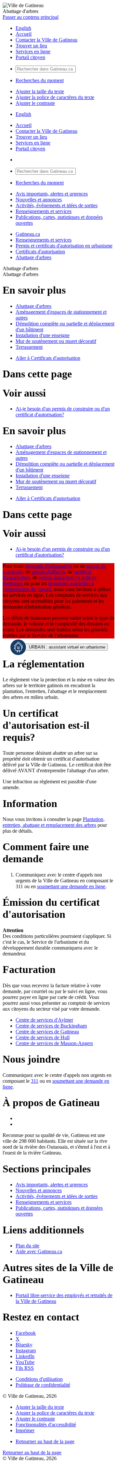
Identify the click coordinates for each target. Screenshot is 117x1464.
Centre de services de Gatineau (47, 1031)
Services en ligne (33, 51)
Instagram (26, 1350)
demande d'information (48, 566)
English (23, 28)
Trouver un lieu (31, 45)
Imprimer (25, 1430)
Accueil (24, 34)
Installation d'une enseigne (43, 335)
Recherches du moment (40, 80)
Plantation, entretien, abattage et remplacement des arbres (54, 822)
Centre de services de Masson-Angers (54, 1043)
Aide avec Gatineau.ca (39, 1251)
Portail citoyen (30, 57)
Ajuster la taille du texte (40, 91)
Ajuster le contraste (35, 103)
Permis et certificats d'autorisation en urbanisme (64, 245)
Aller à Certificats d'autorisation (48, 358)
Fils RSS (25, 1368)
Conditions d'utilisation (39, 1379)
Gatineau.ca (28, 234)
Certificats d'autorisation (40, 251)
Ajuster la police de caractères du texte (55, 97)
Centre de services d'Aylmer (44, 1020)
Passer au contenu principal (30, 17)
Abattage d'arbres (33, 257)
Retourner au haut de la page (45, 1441)
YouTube (25, 1362)
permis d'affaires (48, 571)
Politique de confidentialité (43, 1385)
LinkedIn (25, 1356)
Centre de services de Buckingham (51, 1026)
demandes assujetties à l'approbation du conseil (48, 586)
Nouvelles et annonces (39, 199)
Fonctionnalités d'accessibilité (46, 1424)
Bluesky (24, 1344)
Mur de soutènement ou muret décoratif (56, 341)
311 (34, 1081)
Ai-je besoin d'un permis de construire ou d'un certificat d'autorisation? (63, 411)
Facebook (26, 1333)
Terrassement (29, 347)
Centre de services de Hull (43, 1037)
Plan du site (27, 1245)
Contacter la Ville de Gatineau (46, 40)
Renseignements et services (44, 211)
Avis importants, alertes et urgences (52, 193)
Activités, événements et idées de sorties (57, 205)
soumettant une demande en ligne (71, 886)
